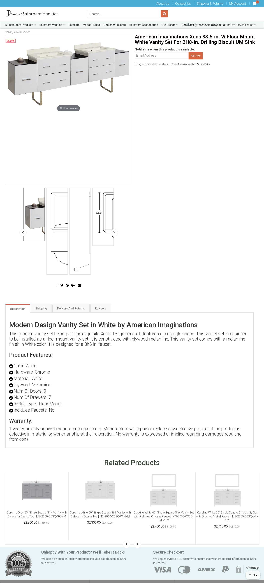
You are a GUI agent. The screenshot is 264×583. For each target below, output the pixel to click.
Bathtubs (74, 25)
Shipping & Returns (210, 3)
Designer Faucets (114, 25)
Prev (23, 232)
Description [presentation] (18, 309)
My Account (237, 3)
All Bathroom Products (19, 25)
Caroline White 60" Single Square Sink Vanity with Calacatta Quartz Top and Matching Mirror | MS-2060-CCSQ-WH (36, 516)
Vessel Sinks (91, 25)
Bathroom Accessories (143, 25)
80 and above (22, 32)
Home (8, 32)
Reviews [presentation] (100, 308)
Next (114, 232)
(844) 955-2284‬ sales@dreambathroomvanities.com (222, 25)
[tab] (18, 308)
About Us (162, 3)
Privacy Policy (203, 64)
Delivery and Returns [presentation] (71, 308)
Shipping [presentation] (41, 308)
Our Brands (169, 25)
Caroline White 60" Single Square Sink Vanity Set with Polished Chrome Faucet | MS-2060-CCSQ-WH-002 (227, 516)
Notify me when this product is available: (165, 49)
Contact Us (183, 3)
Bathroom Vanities (51, 25)
